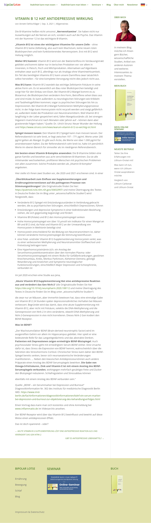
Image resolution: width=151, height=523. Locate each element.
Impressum (21, 512)
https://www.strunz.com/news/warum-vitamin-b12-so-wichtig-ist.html (58, 127)
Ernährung (21, 478)
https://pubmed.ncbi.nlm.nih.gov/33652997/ (39, 189)
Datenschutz (37, 512)
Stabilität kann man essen (42, 5)
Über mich (119, 5)
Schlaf (18, 490)
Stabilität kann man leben (73, 5)
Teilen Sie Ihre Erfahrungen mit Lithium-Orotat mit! (123, 157)
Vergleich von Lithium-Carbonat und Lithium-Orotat (123, 184)
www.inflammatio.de (26, 408)
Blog (109, 5)
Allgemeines (62, 23)
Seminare (96, 5)
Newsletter (132, 5)
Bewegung (21, 484)
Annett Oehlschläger (29, 23)
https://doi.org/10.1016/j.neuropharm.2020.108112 (42, 288)
